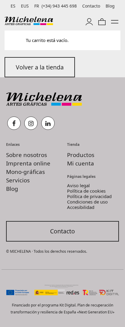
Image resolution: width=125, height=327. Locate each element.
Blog (12, 188)
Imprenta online (28, 163)
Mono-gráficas (25, 171)
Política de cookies (86, 191)
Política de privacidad (89, 196)
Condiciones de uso (87, 202)
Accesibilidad (80, 207)
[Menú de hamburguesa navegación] (114, 21)
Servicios (18, 180)
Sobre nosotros (26, 155)
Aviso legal (78, 185)
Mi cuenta (80, 163)
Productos (80, 155)
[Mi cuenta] (89, 21)
